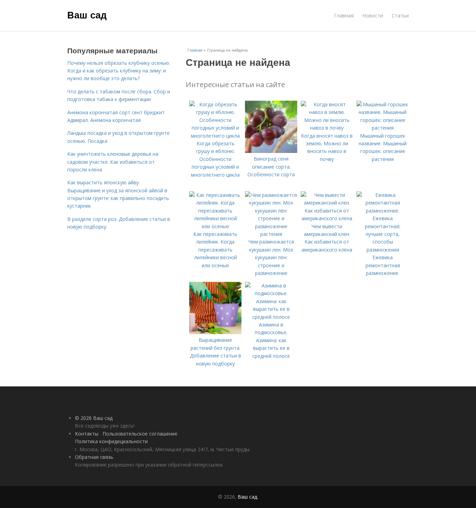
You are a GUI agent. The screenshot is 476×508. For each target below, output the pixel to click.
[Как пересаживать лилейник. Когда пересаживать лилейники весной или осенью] (215, 226)
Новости (372, 15)
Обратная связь (94, 457)
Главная (344, 15)
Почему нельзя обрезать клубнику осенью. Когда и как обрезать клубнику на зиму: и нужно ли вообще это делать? (118, 71)
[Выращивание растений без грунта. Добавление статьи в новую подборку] (215, 332)
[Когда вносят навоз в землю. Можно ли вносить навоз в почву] (327, 127)
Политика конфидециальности (111, 441)
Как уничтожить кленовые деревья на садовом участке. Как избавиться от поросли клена (112, 162)
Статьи (400, 15)
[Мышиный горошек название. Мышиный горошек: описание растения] (382, 127)
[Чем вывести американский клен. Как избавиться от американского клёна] (327, 218)
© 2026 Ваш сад (94, 418)
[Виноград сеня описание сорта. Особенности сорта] (271, 151)
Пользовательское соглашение (139, 433)
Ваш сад (87, 14)
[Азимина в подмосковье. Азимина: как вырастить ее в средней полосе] (271, 317)
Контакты (86, 433)
